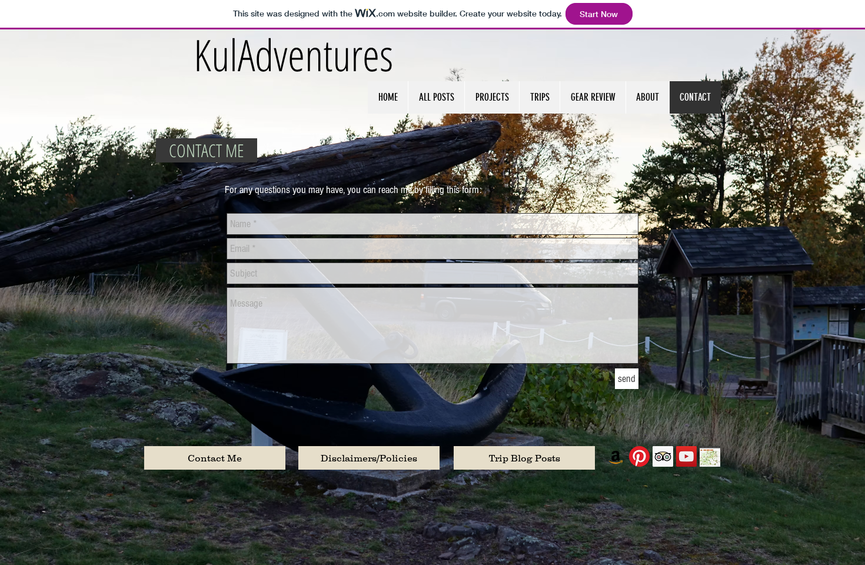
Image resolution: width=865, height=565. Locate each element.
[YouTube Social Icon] (686, 456)
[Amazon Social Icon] (616, 456)
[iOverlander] (710, 456)
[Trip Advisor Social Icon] (663, 456)
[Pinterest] (639, 456)
